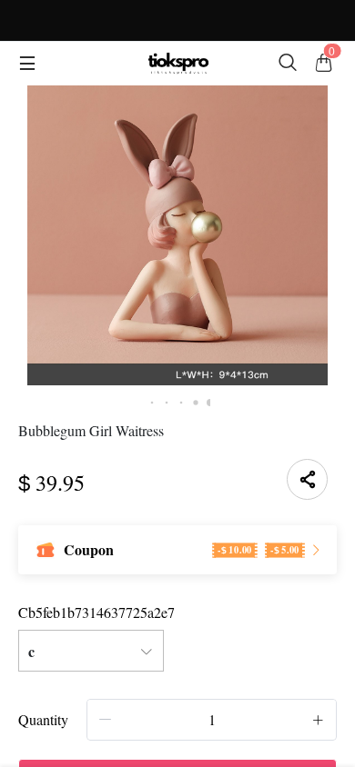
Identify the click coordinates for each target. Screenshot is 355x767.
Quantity (43, 719)
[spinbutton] (211, 720)
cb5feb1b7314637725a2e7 (96, 612)
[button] (105, 719)
